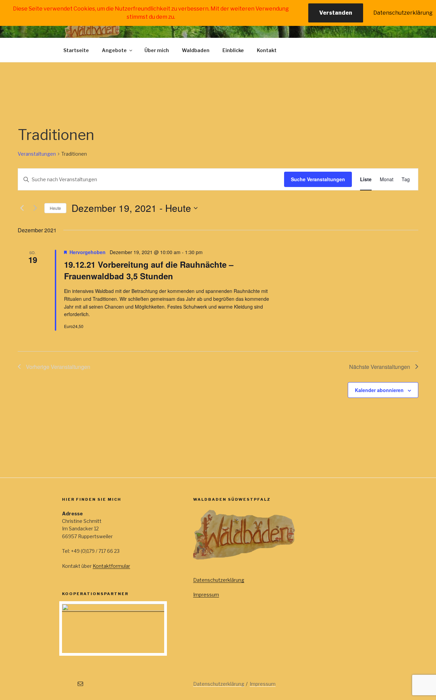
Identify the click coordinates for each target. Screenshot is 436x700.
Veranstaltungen (37, 154)
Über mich (156, 50)
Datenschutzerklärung (218, 580)
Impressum (206, 594)
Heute (55, 208)
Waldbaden (195, 50)
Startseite (76, 50)
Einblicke (233, 50)
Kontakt (267, 50)
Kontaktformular (111, 566)
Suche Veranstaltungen (318, 179)
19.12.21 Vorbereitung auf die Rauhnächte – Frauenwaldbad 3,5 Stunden (148, 270)
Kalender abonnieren (379, 390)
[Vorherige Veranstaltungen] (22, 208)
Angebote (114, 50)
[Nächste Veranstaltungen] (35, 208)
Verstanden (335, 13)
